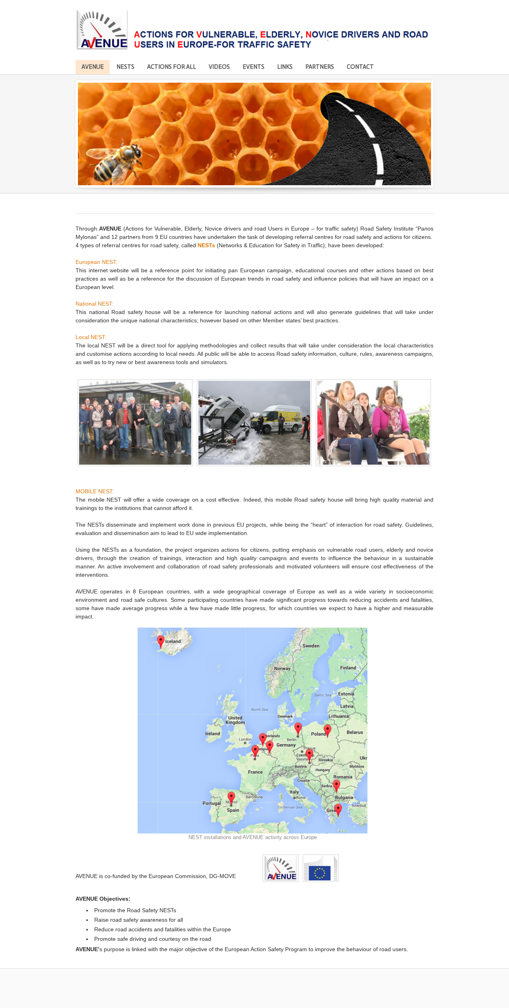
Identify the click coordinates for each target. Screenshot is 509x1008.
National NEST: (95, 303)
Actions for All (171, 66)
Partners (319, 66)
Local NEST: (91, 337)
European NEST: (97, 262)
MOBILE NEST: (95, 491)
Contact (360, 66)
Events (253, 66)
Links (285, 66)
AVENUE (93, 66)
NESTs (125, 66)
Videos (219, 66)
